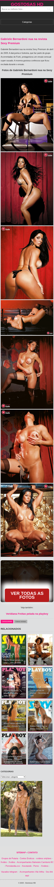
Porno (36, 866)
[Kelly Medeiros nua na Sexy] (40, 649)
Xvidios (12, 862)
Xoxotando (27, 866)
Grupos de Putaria (10, 858)
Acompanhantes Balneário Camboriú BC (35, 862)
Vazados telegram (9, 872)
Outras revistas (20, 621)
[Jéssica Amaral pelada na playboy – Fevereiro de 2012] (14, 748)
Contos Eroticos (27, 858)
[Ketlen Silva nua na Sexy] (40, 748)
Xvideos (44, 866)
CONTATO (33, 852)
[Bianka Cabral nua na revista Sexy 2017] (40, 715)
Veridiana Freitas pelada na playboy (27, 613)
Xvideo (4, 862)
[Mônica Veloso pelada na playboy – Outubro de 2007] (14, 715)
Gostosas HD (27, 4)
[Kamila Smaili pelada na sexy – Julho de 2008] (14, 649)
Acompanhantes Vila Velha (32, 872)
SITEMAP (21, 852)
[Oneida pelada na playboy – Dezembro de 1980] (40, 682)
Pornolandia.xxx (13, 866)
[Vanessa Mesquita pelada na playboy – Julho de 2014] (14, 682)
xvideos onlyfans (43, 858)
